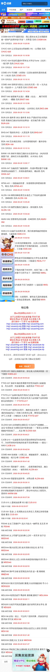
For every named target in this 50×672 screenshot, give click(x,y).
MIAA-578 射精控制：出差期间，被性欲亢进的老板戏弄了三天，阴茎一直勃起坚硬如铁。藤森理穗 (24, 299)
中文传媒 (12, 9)
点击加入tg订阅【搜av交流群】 (27, 358)
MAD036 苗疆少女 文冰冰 (16, 640)
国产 (21, 9)
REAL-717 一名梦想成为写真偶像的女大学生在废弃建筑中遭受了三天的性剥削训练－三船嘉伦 (24, 259)
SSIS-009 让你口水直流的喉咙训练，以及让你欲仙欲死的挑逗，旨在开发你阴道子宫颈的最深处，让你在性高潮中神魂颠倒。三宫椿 (24, 246)
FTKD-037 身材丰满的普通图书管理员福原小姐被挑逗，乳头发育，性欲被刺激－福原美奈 (23, 384)
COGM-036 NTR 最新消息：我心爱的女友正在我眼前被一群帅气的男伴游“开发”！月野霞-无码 (24, 38)
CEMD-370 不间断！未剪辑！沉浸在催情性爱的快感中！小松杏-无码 (23, 74)
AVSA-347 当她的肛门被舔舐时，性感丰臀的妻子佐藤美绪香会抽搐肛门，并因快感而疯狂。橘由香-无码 (24, 171)
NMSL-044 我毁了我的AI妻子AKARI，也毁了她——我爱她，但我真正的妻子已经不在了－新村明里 (24, 272)
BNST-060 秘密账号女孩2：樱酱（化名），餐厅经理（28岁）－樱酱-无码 (24, 98)
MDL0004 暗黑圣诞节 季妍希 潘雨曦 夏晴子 (24, 595)
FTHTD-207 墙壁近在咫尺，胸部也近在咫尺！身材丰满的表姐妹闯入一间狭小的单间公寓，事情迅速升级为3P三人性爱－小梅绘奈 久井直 (24, 412)
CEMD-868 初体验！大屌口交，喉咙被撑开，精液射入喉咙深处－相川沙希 (24, 456)
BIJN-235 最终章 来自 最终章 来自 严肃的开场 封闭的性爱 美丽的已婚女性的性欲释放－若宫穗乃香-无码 (24, 120)
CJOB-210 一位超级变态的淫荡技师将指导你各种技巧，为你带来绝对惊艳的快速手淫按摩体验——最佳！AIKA (24, 442)
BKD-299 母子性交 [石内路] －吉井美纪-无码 (24, 108)
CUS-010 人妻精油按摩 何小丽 (18, 502)
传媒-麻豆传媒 (6, 530)
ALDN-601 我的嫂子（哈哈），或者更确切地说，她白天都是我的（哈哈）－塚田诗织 (24, 468)
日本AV (38, 9)
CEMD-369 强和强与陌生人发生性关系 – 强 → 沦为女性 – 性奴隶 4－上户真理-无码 (24, 86)
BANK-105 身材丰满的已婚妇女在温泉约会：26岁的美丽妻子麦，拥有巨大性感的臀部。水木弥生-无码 (24, 156)
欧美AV (29, 9)
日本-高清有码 (6, 378)
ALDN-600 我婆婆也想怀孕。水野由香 (22, 478)
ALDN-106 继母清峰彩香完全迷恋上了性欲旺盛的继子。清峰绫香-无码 (23, 196)
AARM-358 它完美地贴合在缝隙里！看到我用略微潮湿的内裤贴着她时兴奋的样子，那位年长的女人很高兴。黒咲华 (24, 490)
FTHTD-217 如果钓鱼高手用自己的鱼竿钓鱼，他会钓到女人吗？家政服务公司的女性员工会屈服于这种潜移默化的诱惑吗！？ (24, 398)
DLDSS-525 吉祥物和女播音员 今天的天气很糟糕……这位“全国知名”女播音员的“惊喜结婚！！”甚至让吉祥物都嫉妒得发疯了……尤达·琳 (24, 427)
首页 (3, 9)
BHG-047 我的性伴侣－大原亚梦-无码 (21, 132)
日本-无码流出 (6, 43)
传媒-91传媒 (6, 506)
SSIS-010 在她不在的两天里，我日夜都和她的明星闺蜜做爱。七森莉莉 (24, 232)
